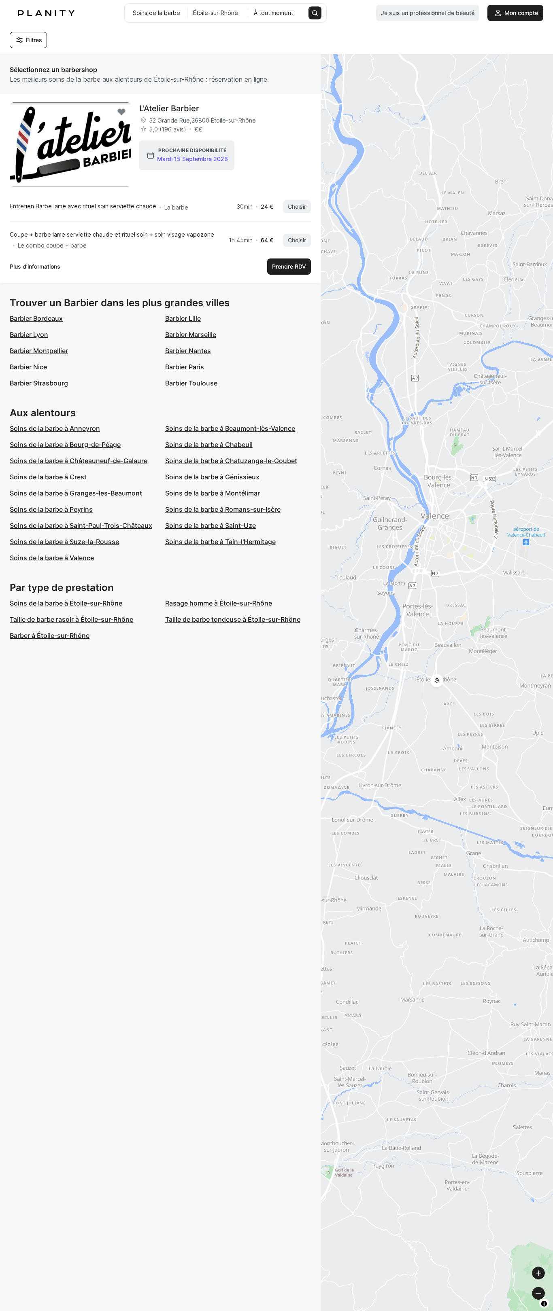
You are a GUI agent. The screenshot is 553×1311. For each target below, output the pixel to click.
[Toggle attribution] (544, 1304)
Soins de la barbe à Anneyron (55, 428)
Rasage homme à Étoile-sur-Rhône (218, 603)
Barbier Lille (183, 318)
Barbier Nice (28, 367)
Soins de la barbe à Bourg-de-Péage (65, 445)
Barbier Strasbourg (39, 383)
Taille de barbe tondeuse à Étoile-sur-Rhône (232, 619)
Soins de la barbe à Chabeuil (209, 445)
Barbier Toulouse (191, 383)
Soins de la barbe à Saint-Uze (210, 525)
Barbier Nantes (188, 351)
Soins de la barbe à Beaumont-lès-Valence (230, 428)
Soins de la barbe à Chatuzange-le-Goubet (231, 461)
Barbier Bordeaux (36, 318)
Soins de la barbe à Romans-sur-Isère (223, 509)
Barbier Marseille (190, 334)
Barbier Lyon (29, 334)
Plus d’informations (35, 266)
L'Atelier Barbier (169, 108)
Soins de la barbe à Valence (52, 558)
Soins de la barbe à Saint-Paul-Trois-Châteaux (81, 525)
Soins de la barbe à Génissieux (212, 477)
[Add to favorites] (121, 112)
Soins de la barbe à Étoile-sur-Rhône (66, 603)
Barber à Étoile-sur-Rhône (49, 635)
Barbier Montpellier (39, 351)
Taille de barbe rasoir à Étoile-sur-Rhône (71, 619)
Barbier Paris (184, 367)
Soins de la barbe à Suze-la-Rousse (64, 542)
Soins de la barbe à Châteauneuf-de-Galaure (78, 461)
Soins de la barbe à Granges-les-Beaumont (76, 493)
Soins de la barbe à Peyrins (51, 509)
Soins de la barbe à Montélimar (212, 493)
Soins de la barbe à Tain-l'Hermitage (220, 542)
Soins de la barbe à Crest (48, 477)
